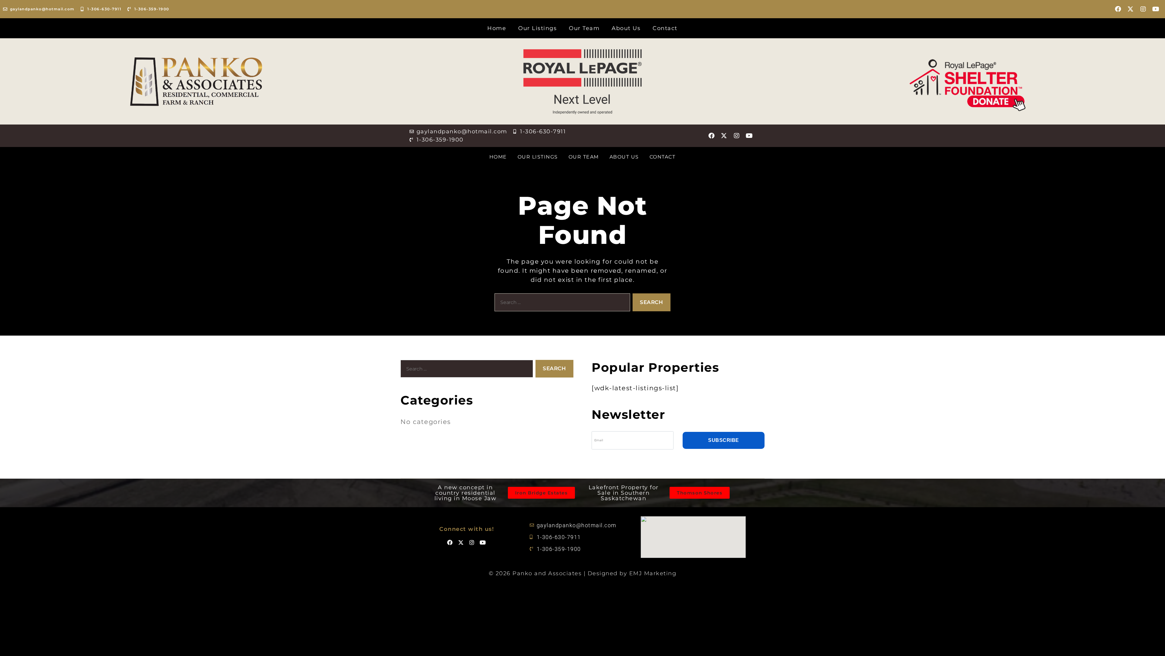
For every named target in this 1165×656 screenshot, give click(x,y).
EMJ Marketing (653, 573)
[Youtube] (1156, 9)
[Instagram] (1143, 9)
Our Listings (537, 28)
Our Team (584, 28)
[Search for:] (561, 303)
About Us (626, 28)
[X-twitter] (1131, 9)
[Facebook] (1118, 9)
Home (496, 28)
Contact (665, 28)
